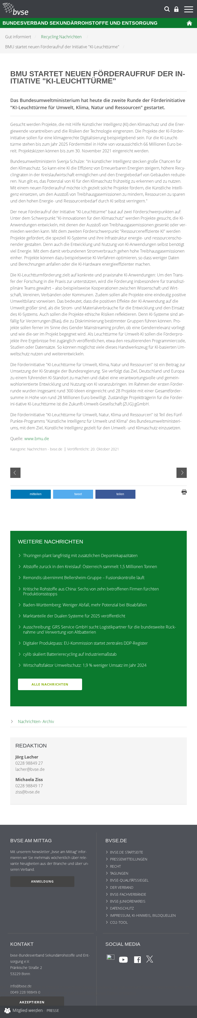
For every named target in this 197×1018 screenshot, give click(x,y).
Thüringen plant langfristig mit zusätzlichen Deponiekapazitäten (80, 555)
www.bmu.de (36, 438)
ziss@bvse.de (27, 792)
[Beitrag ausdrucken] (184, 491)
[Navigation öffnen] (189, 10)
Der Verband (121, 887)
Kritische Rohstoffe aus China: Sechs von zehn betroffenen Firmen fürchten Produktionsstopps (91, 591)
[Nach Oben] (189, 1012)
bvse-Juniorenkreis (127, 901)
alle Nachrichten (50, 684)
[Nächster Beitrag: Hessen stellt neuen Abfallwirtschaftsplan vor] (181, 473)
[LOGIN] (176, 9)
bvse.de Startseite (126, 852)
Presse (53, 1011)
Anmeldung (42, 881)
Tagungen (119, 873)
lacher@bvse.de (30, 769)
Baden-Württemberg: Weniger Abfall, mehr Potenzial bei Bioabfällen (85, 605)
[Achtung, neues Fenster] (110, 958)
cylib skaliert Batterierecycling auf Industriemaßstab (70, 654)
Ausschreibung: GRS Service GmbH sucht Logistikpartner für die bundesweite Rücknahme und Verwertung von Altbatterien (99, 629)
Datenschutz (122, 908)
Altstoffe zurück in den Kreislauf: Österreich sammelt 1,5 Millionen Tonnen (90, 566)
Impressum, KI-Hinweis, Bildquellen (143, 915)
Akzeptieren (32, 1002)
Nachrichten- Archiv (36, 721)
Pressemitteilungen (128, 859)
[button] (31, 494)
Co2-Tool (119, 922)
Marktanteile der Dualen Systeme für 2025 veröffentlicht (74, 616)
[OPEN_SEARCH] (167, 8)
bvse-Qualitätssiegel (129, 880)
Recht (115, 866)
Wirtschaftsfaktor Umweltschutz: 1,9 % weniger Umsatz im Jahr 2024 (84, 665)
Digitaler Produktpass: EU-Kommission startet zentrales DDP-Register (85, 643)
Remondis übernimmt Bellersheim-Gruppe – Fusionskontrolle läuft (83, 577)
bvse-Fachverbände (128, 894)
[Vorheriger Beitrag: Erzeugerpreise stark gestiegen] (15, 473)
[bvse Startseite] (189, 23)
